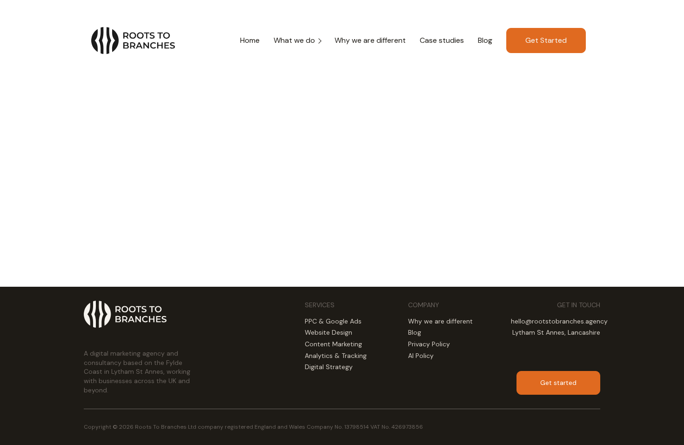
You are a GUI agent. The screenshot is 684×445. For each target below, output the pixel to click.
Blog (485, 40)
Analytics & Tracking (336, 355)
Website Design (328, 332)
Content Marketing (333, 344)
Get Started (546, 40)
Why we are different (370, 40)
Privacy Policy (429, 344)
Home (250, 40)
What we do (294, 40)
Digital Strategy (329, 367)
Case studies (442, 40)
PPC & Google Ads (333, 321)
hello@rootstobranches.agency (559, 321)
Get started (558, 382)
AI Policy (421, 355)
